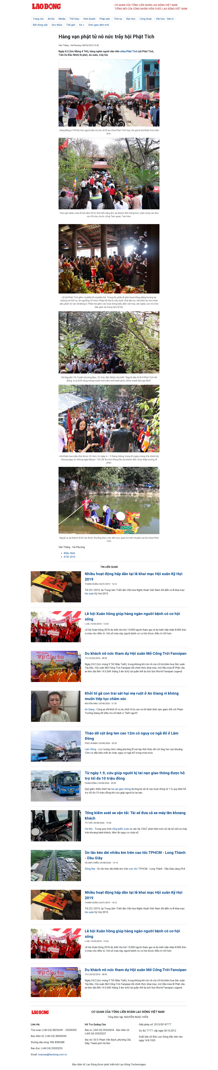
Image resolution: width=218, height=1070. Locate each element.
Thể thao (74, 18)
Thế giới (70, 24)
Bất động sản (40, 24)
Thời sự (118, 18)
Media (62, 18)
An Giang (89, 709)
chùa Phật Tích (128, 51)
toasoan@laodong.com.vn (52, 1054)
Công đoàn (146, 18)
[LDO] (56, 587)
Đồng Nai (90, 868)
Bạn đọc (131, 18)
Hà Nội (88, 828)
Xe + (81, 24)
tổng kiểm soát (120, 828)
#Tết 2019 (69, 556)
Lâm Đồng (90, 749)
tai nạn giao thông (121, 789)
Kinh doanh (89, 18)
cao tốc (133, 868)
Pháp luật (104, 18)
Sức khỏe (57, 24)
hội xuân (89, 593)
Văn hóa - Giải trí (165, 18)
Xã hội (51, 18)
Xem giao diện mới (98, 24)
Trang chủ (38, 18)
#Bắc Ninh (69, 553)
